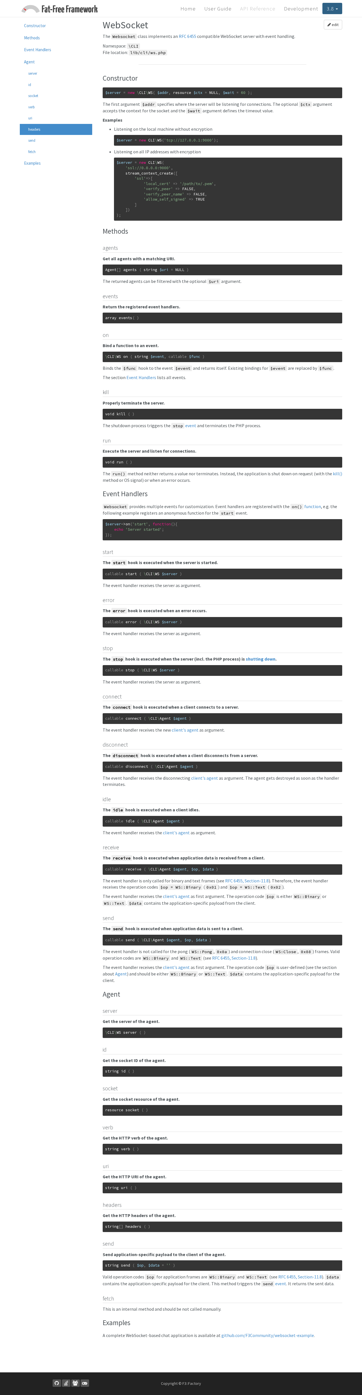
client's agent (185, 730)
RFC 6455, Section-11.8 (247, 881)
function (306, 506)
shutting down (260, 659)
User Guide (218, 8)
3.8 (331, 8)
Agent (121, 974)
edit (335, 24)
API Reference (257, 8)
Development (301, 8)
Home (188, 8)
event (184, 425)
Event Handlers (141, 377)
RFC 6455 (187, 36)
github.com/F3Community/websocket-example (267, 1335)
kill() (337, 473)
